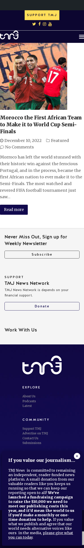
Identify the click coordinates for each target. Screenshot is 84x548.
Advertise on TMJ (35, 433)
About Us (28, 396)
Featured (60, 140)
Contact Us (30, 438)
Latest (27, 406)
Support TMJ (31, 429)
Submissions (31, 443)
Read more (14, 209)
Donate (42, 306)
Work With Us (20, 330)
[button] (81, 36)
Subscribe (42, 254)
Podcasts (29, 401)
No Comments (19, 147)
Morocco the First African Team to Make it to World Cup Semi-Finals (41, 125)
